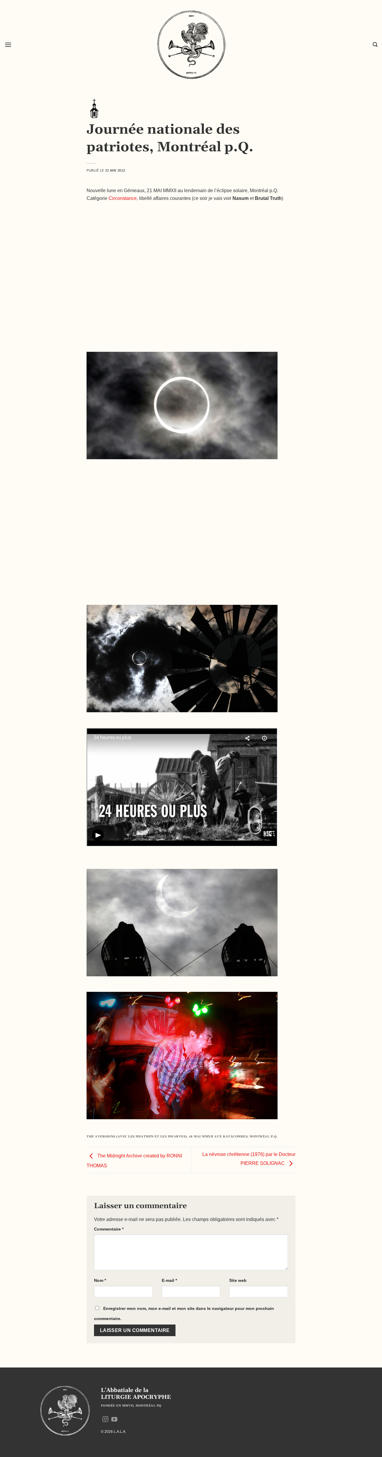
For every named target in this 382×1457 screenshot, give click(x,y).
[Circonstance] (94, 108)
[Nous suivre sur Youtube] (114, 1419)
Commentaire (109, 1229)
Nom (100, 1280)
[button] (8, 44)
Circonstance (123, 198)
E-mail (169, 1280)
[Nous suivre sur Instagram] (105, 1419)
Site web (238, 1280)
